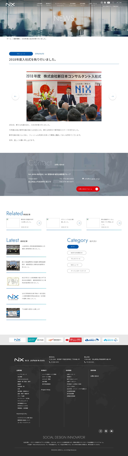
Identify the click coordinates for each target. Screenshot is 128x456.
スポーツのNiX (71, 386)
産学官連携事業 (46, 384)
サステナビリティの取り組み (25, 417)
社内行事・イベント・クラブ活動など (77, 389)
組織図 (19, 384)
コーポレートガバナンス (24, 422)
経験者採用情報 (71, 396)
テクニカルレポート (23, 401)
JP (117, 3)
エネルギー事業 (46, 379)
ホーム (9, 39)
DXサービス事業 (46, 376)
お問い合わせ (95, 376)
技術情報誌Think (22, 403)
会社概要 (20, 376)
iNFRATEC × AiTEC (23, 405)
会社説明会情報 (71, 391)
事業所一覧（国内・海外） (25, 381)
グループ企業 (21, 396)
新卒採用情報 (70, 393)
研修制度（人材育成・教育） (74, 384)
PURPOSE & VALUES (23, 379)
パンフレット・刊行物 (23, 398)
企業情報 (19, 370)
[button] (15, 96)
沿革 (19, 389)
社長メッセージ (71, 374)
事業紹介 (44, 370)
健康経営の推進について (24, 420)
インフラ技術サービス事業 (49, 374)
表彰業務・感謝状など (23, 391)
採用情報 (68, 370)
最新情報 (17, 39)
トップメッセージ (22, 374)
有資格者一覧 (21, 386)
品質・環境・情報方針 (23, 393)
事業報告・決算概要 (23, 408)
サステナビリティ (21, 414)
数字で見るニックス (72, 379)
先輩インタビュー (71, 381)
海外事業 (44, 381)
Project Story (45, 390)
